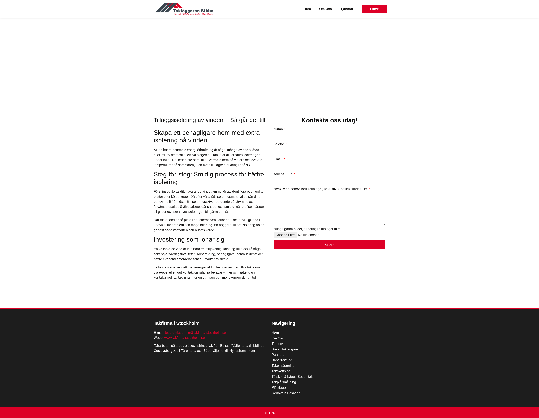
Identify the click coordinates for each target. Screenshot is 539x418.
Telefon (280, 144)
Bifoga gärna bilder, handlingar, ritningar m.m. (307, 229)
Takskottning (281, 371)
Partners (278, 355)
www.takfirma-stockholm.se (184, 337)
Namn (279, 129)
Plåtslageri (280, 387)
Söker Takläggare (285, 349)
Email (278, 159)
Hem (307, 9)
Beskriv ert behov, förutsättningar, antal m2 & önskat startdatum (321, 189)
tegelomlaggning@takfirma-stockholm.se (195, 332)
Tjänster (346, 9)
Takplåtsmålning (284, 382)
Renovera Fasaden (286, 393)
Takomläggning (283, 365)
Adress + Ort (283, 174)
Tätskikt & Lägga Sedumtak (292, 376)
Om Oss (325, 9)
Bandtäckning (282, 360)
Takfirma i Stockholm (177, 323)
